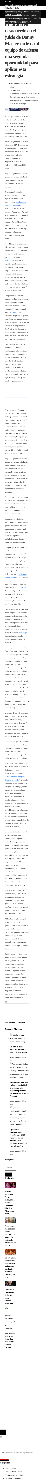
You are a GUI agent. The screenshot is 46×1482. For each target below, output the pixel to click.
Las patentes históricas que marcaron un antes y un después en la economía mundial (25, 1402)
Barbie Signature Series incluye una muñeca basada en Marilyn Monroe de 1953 (22, 11)
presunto (8, 261)
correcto (14, 312)
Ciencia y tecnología (18, 1358)
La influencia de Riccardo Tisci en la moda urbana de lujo (18, 1049)
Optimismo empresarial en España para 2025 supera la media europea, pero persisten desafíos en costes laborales (18, 1137)
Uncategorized (10, 19)
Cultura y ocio (15, 1361)
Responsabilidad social (18, 1368)
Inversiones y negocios (18, 1365)
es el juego (23, 633)
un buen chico (22, 587)
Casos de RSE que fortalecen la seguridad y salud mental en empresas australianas (23, 1381)
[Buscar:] (10, 1167)
